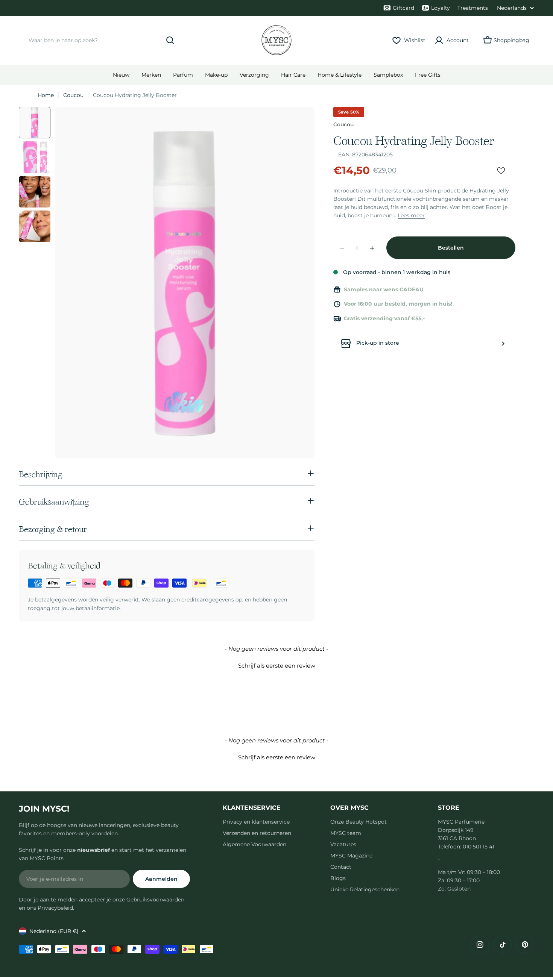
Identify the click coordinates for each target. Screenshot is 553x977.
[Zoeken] (170, 40)
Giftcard (403, 8)
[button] (276, 665)
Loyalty (440, 8)
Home (46, 95)
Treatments (472, 8)
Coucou (73, 95)
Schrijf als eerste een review (276, 665)
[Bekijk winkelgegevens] (503, 344)
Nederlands (512, 8)
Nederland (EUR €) (54, 931)
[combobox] (100, 40)
